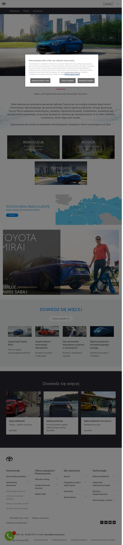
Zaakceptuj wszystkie (86, 80)
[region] (61, 71)
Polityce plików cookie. (72, 74)
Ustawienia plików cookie (40, 80)
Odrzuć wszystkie (68, 80)
